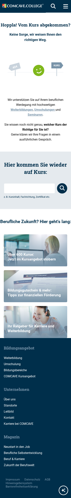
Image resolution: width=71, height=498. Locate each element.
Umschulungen (44, 110)
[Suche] (52, 6)
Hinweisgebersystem (19, 483)
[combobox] (29, 188)
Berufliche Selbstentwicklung (23, 453)
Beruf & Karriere (14, 459)
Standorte (10, 405)
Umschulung (12, 364)
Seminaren (35, 114)
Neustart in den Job (17, 447)
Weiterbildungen (22, 110)
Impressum (13, 479)
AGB (47, 479)
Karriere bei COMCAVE (18, 424)
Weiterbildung (13, 358)
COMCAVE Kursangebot (19, 376)
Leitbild (9, 411)
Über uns (10, 399)
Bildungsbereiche (15, 370)
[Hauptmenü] (66, 6)
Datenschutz (32, 479)
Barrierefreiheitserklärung (22, 486)
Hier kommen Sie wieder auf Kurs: (35, 168)
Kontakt (9, 417)
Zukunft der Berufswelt (19, 465)
